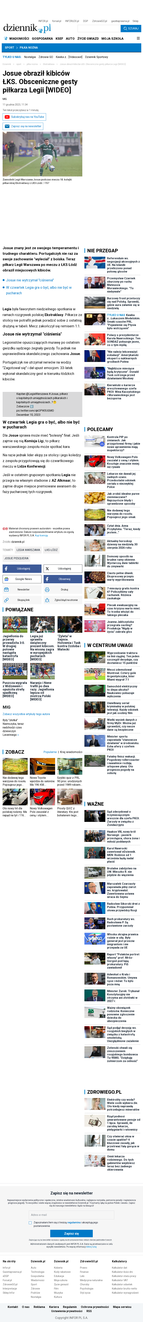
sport (18, 64)
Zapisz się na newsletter (26, 126)
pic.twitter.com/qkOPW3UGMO (35, 410)
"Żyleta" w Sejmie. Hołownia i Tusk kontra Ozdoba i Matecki (69, 642)
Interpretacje (10, 1288)
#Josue (53, 394)
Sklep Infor (9, 1292)
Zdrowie (35, 1288)
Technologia (37, 1271)
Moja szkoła (60, 1280)
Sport (9, 47)
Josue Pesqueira (16, 558)
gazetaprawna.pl (120, 21)
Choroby (84, 1284)
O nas (25, 1307)
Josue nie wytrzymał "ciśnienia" (30, 280)
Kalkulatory (119, 1261)
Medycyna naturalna (91, 1280)
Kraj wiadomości (71, 752)
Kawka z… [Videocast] (69, 57)
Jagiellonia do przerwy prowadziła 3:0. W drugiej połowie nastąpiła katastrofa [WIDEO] (14, 647)
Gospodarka (37, 1276)
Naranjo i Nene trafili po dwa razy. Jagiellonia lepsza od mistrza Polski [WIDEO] (42, 691)
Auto (33, 1267)
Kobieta (58, 1267)
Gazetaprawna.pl (12, 1271)
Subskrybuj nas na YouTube (27, 117)
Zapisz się (71, 1233)
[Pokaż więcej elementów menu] (138, 38)
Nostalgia (30, 57)
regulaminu (74, 1222)
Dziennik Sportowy (96, 57)
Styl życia (85, 1292)
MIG (5, 99)
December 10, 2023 (28, 414)
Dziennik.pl (38, 1261)
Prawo (83, 1267)
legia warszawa (28, 550)
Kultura (58, 1297)
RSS (89, 1311)
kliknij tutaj (91, 1247)
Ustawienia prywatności (66, 1311)
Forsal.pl (7, 1280)
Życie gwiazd (61, 1284)
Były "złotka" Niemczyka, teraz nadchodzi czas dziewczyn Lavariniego (13, 727)
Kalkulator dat (119, 1267)
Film (56, 1288)
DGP (85, 21)
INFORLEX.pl (72, 21)
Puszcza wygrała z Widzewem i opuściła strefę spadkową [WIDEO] (15, 689)
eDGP (6, 1276)
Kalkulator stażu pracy (124, 1276)
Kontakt (13, 1307)
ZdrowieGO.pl (99, 21)
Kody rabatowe (62, 1271)
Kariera (54, 1307)
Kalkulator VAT (120, 1280)
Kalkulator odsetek (122, 1284)
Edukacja (59, 1276)
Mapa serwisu (122, 1307)
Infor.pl (6, 1267)
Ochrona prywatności (95, 1307)
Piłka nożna (29, 47)
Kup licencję (41, 535)
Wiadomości (37, 1280)
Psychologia (86, 1288)
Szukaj (133, 28)
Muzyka (58, 1292)
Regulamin (70, 1307)
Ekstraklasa (48, 64)
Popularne (50, 752)
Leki (82, 1276)
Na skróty (9, 1261)
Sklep (135, 21)
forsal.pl (56, 21)
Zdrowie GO (46, 57)
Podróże (35, 1292)
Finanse (84, 1271)
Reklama (39, 1307)
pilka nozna (32, 64)
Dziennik (7, 64)
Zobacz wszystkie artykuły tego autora (26, 714)
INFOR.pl (43, 21)
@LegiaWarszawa (37, 394)
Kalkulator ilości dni (122, 1271)
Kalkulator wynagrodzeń (125, 1292)
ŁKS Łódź (51, 550)
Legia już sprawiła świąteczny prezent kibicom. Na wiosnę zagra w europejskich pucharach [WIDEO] (42, 647)
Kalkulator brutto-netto (124, 1288)
